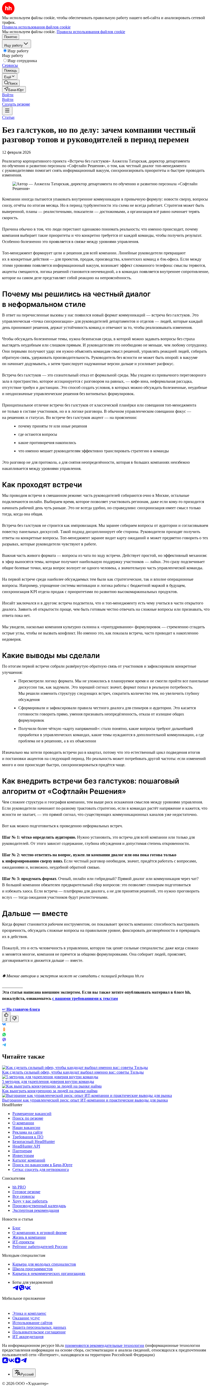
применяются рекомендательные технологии (104, 1345)
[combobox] (24, 1373)
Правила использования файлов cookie (91, 31)
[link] (11, 83)
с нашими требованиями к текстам (85, 998)
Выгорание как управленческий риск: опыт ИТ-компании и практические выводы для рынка (85, 1100)
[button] (7, 95)
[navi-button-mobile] (7, 111)
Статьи (8, 117)
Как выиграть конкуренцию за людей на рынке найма (49, 1091)
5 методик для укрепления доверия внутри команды (48, 1081)
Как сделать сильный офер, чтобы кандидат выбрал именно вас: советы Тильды (73, 1072)
